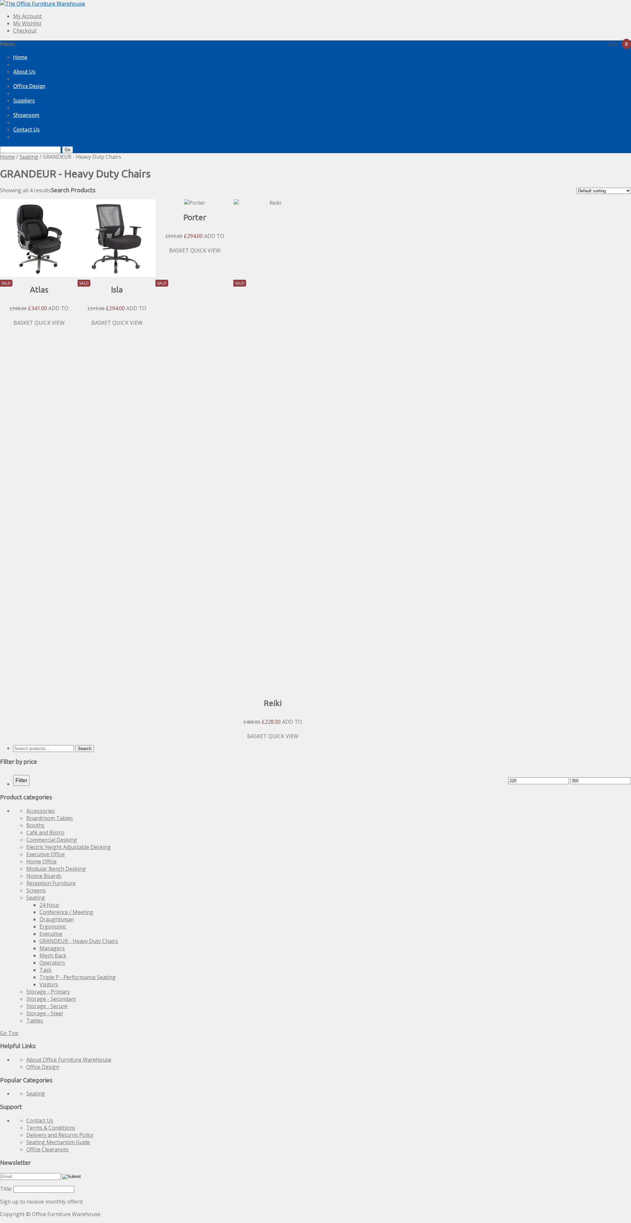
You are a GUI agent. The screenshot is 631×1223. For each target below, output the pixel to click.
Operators (52, 962)
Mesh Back (52, 955)
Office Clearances (47, 1149)
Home (20, 57)
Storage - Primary (48, 991)
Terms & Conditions (50, 1127)
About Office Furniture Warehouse (68, 1059)
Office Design (29, 86)
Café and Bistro (45, 832)
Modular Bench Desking (56, 868)
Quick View (50, 322)
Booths (35, 825)
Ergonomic (52, 926)
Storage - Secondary (51, 998)
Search (84, 748)
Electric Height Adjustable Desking (68, 847)
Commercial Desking (51, 839)
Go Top (9, 1033)
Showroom (26, 115)
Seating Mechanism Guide (58, 1142)
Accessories (40, 810)
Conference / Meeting (66, 912)
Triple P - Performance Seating (77, 977)
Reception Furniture (51, 883)
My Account (27, 16)
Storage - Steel (44, 1013)
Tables (34, 1020)
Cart (618, 44)
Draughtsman (56, 919)
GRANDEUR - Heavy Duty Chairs (78, 941)
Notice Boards (43, 876)
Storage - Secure (46, 1006)
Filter (21, 780)
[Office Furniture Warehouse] (42, 3)
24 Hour (49, 904)
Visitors (48, 984)
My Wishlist (27, 23)
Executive (50, 933)
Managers (52, 948)
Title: (6, 1188)
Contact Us (26, 129)
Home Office (41, 861)
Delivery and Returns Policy (59, 1135)
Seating (28, 156)
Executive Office (45, 854)
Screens (36, 890)
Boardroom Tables (49, 818)
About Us (24, 72)
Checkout (24, 30)
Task (45, 970)
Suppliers (24, 101)
